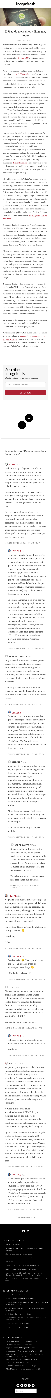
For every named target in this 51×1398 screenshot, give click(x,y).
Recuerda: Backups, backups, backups (20, 1366)
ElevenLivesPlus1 (21, 163)
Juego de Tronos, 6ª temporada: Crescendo (22, 1348)
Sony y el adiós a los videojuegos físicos (21, 1269)
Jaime (12, 464)
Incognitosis (25, 4)
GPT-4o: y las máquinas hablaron (18, 1345)
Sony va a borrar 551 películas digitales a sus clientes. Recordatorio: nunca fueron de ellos (23, 1274)
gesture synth (10, 1308)
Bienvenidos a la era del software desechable (23, 1265)
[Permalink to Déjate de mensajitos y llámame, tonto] (25, 17)
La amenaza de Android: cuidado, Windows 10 (23, 1351)
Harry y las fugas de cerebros (17, 1362)
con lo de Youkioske (20, 74)
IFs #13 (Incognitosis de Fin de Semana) (21, 1359)
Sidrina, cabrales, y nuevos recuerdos (20, 1254)
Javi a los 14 (10, 1262)
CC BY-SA (25, 1379)
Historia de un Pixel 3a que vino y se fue (21, 1341)
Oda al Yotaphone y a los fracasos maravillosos (24, 1369)
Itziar (13, 896)
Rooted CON (23, 58)
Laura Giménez (11, 1299)
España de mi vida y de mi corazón (19, 1258)
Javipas (16, 551)
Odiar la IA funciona (13, 1244)
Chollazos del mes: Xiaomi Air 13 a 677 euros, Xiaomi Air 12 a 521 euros (24, 1355)
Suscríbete (25, 392)
